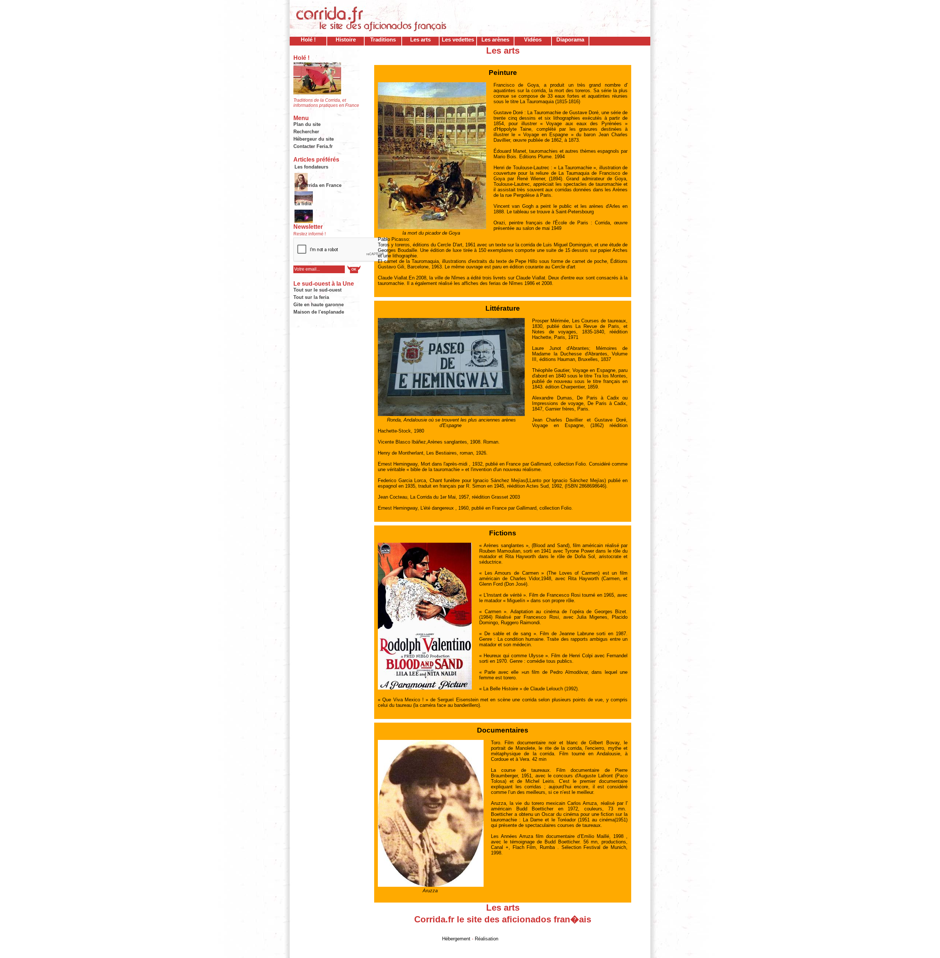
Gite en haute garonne (318, 304)
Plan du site (307, 124)
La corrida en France (317, 185)
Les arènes (495, 40)
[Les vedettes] (311, 176)
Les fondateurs (311, 167)
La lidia (302, 203)
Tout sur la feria (311, 297)
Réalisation (486, 938)
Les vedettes (458, 40)
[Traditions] (303, 213)
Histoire (346, 40)
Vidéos (533, 40)
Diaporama (570, 40)
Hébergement (456, 938)
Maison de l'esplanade (318, 312)
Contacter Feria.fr (313, 146)
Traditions (383, 40)
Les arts (420, 40)
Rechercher (306, 131)
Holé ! (308, 40)
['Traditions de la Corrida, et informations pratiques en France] (317, 92)
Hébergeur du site (313, 139)
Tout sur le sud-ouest (317, 290)
